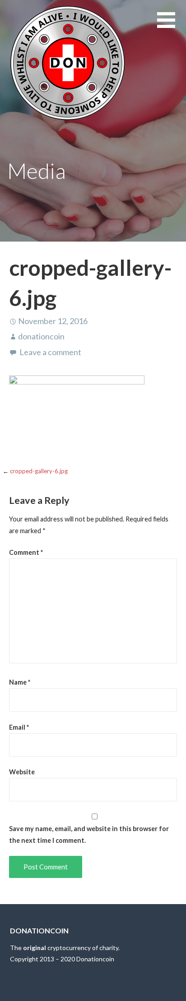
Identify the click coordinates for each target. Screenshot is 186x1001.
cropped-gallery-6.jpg (39, 471)
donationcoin (41, 336)
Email (19, 727)
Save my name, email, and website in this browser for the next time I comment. (89, 834)
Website (22, 772)
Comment (26, 552)
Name (19, 682)
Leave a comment (50, 352)
